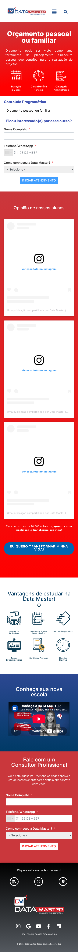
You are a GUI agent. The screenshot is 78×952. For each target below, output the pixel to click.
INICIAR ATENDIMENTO (39, 180)
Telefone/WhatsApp (18, 146)
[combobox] (8, 152)
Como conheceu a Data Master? (27, 162)
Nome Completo (15, 129)
